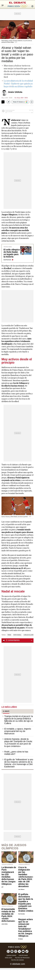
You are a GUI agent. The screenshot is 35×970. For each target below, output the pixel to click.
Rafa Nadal (17, 635)
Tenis (9, 635)
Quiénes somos (11, 955)
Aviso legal (8, 958)
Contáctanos (23, 955)
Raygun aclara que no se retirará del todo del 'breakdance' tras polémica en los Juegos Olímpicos (25, 927)
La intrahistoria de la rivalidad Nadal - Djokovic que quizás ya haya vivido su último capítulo (18, 84)
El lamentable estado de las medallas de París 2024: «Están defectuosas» (8, 915)
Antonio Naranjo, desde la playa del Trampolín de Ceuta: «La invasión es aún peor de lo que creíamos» (18, 742)
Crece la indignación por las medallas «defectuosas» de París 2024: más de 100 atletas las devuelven (25, 877)
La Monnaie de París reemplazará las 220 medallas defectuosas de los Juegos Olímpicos (8, 875)
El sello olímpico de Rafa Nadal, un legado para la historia (12, 253)
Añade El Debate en (19, 102)
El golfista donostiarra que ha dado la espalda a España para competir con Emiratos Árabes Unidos (25, 902)
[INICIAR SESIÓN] (32, 6)
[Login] (32, 6)
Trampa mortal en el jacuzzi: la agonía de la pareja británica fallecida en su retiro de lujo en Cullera (18, 720)
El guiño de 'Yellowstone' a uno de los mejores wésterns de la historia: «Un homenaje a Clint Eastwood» (18, 763)
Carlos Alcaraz (29, 635)
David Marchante (7, 259)
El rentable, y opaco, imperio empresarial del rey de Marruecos (17, 731)
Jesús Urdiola (15, 92)
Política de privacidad (22, 958)
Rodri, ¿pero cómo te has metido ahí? (16, 753)
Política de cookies (17, 960)
